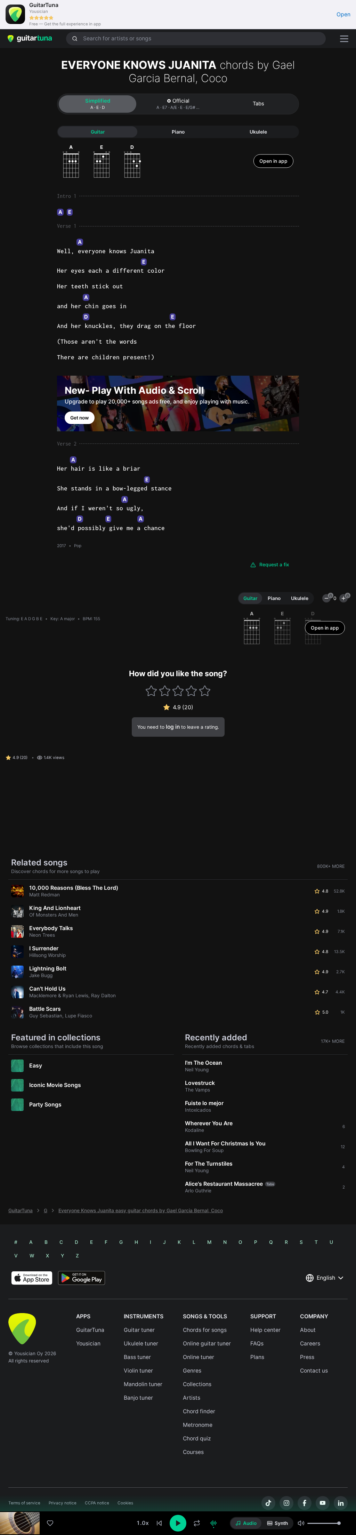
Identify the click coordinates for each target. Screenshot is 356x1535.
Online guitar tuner (207, 1343)
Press (307, 1357)
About (308, 1330)
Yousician (88, 1343)
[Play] (178, 1523)
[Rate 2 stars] (164, 691)
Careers (310, 1343)
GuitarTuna (20, 1210)
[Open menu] (344, 38)
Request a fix (274, 564)
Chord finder (199, 1411)
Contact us (314, 1370)
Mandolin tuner (143, 1384)
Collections (197, 1384)
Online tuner (198, 1357)
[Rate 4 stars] (191, 691)
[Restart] (159, 1523)
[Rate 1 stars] (151, 691)
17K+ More (333, 1041)
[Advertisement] (178, 1488)
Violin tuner (138, 1370)
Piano (178, 132)
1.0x (142, 1523)
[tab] (97, 104)
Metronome (197, 1425)
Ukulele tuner (141, 1343)
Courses (193, 1452)
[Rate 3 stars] (178, 691)
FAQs (257, 1343)
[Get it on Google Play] (81, 1278)
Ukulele (258, 132)
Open (343, 14)
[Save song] (50, 1523)
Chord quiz (197, 1438)
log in (173, 726)
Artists (191, 1397)
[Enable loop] (196, 1523)
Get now (79, 418)
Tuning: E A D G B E (24, 618)
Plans (257, 1357)
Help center (265, 1330)
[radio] (245, 1523)
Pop (77, 545)
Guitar (98, 132)
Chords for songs (205, 1330)
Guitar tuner (139, 1330)
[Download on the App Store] (31, 1278)
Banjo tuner (138, 1397)
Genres (192, 1370)
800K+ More (331, 866)
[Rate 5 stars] (204, 691)
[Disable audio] (213, 1523)
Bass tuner (137, 1357)
